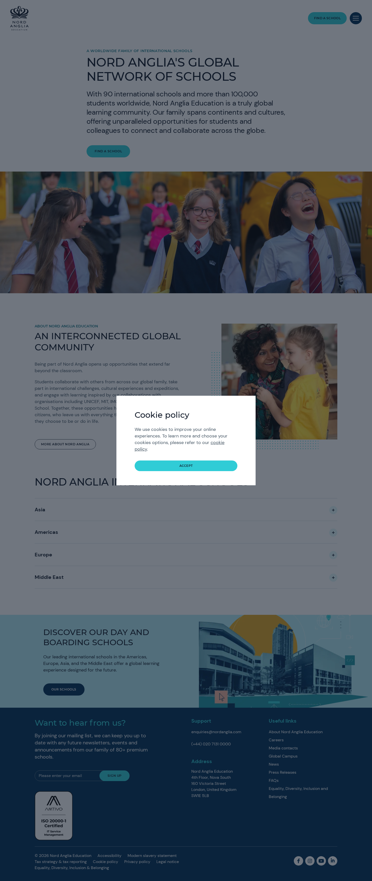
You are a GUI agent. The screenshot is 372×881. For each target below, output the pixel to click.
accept (186, 466)
